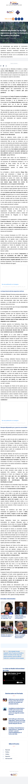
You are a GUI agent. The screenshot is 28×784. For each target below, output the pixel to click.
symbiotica (12, 658)
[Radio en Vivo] (13, 19)
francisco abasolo (17, 656)
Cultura (7, 754)
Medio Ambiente (14, 63)
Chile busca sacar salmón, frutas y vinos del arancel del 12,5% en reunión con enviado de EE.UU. (16, 702)
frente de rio (6, 658)
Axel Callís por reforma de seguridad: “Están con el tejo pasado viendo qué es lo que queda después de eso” (17, 721)
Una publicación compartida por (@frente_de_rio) (14, 286)
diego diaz (19, 654)
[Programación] (16, 19)
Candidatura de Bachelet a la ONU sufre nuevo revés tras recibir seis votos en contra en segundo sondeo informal (16, 711)
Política (7, 752)
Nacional (7, 750)
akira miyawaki (12, 651)
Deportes (7, 756)
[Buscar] (19, 19)
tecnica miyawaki (20, 658)
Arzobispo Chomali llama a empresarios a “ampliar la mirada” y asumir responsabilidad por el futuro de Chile (16, 731)
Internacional (8, 758)
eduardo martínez (8, 656)
